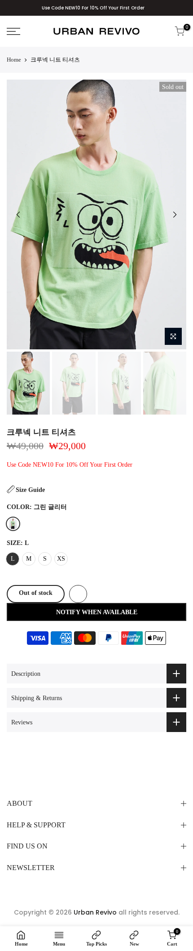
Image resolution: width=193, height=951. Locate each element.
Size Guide (30, 490)
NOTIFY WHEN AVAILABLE (96, 612)
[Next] (175, 214)
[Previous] (18, 214)
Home (14, 59)
